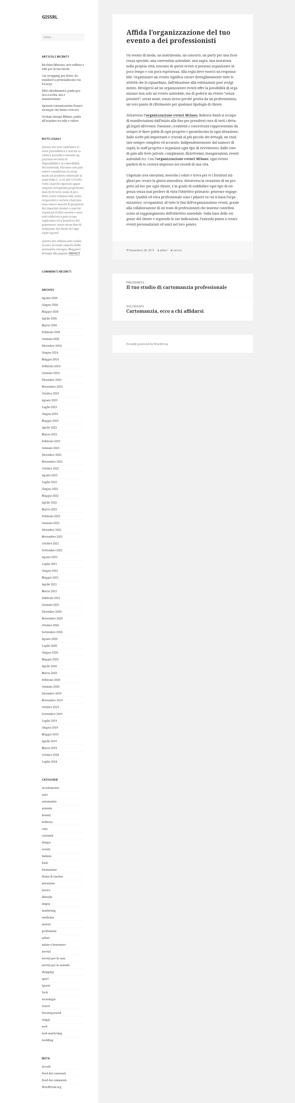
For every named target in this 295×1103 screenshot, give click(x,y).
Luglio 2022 (49, 482)
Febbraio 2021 (51, 598)
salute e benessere (54, 945)
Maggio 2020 (50, 659)
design (46, 842)
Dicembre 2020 (51, 611)
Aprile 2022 (49, 502)
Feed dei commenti (54, 1080)
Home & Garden (52, 876)
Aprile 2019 (49, 741)
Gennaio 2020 (50, 686)
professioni (49, 931)
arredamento (50, 788)
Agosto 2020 (50, 639)
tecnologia (48, 999)
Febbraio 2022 (51, 516)
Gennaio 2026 (50, 339)
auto (45, 795)
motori (46, 924)
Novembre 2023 (52, 386)
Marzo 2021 (49, 591)
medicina (48, 917)
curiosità (47, 835)
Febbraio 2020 (51, 680)
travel (46, 1006)
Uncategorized (51, 1013)
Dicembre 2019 (51, 693)
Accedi (46, 1066)
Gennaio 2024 (50, 373)
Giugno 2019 (50, 727)
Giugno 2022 (50, 489)
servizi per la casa (53, 958)
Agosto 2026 (50, 298)
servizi (46, 951)
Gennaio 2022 (50, 523)
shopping (48, 972)
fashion (46, 856)
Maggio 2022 (50, 496)
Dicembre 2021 (51, 530)
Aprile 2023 (49, 427)
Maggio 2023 (50, 421)
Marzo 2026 (49, 325)
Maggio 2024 (50, 359)
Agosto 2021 (50, 557)
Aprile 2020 (49, 666)
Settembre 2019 (52, 714)
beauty (46, 815)
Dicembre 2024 (51, 346)
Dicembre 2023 (51, 380)
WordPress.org (51, 1087)
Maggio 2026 (50, 311)
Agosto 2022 (50, 475)
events (46, 849)
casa (44, 829)
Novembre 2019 (52, 700)
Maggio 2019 (50, 734)
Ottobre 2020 (50, 625)
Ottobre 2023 (50, 393)
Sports (46, 985)
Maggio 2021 (50, 577)
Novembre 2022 (52, 461)
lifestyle (47, 897)
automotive (49, 801)
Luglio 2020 (49, 646)
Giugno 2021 (50, 571)
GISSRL (50, 17)
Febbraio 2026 (51, 332)
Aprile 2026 (49, 318)
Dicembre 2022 (51, 455)
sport (45, 979)
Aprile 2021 (49, 584)
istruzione (48, 883)
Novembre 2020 (52, 618)
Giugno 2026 (50, 305)
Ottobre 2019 (50, 707)
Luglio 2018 (49, 761)
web (44, 1026)
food (45, 863)
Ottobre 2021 (50, 543)
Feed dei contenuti (54, 1073)
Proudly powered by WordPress (147, 344)
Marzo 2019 (49, 748)
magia (46, 904)
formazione (49, 870)
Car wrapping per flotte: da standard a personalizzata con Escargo (61, 80)
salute (46, 938)
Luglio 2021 (49, 564)
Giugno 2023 (50, 414)
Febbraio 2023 (51, 441)
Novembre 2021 (52, 536)
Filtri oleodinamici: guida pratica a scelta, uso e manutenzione (61, 95)
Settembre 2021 (52, 550)
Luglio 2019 (49, 721)
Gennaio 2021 (50, 605)
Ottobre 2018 (50, 755)
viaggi (46, 1020)
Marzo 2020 (49, 673)
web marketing (52, 1033)
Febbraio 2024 (51, 366)
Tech (45, 992)
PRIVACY (74, 253)
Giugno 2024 (50, 352)
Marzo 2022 (49, 509)
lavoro (46, 890)
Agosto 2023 (50, 400)
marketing (49, 910)
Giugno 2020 (50, 652)
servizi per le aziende (56, 965)
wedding (47, 1040)
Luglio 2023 (49, 407)
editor (164, 250)
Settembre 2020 (52, 632)
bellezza (47, 822)
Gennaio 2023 (50, 448)
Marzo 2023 (49, 434)
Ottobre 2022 (50, 468)
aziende (47, 808)
